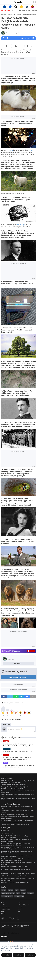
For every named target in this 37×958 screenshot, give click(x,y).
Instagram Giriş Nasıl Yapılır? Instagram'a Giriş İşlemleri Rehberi (18, 873)
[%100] (15, 6)
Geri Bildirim (4, 905)
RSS (19, 911)
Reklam (3, 911)
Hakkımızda (4, 902)
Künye (19, 909)
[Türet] (27, 6)
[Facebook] (6, 918)
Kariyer (19, 902)
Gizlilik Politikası (5, 907)
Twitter (4, 890)
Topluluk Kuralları (5, 909)
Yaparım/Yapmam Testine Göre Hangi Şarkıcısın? (17, 751)
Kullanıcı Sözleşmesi (23, 905)
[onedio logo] (17, 936)
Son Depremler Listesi (7, 833)
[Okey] (10, 6)
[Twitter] (10, 918)
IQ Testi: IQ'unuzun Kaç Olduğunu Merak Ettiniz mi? (15, 882)
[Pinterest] (17, 918)
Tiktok (23, 893)
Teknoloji (10, 14)
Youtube (23, 890)
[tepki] (3, 712)
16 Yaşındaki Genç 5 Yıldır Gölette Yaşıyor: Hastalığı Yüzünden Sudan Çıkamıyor (18, 766)
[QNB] (21, 6)
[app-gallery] (25, 926)
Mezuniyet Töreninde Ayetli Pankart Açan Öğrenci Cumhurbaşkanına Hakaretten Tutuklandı (18, 758)
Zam (16, 890)
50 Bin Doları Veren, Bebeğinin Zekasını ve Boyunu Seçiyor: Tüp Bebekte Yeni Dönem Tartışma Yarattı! (18, 745)
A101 (18, 893)
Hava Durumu (5, 830)
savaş (31, 150)
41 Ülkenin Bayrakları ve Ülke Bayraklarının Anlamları (15, 876)
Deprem (10, 890)
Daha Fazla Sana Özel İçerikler (17, 677)
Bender (12, 33)
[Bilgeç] (32, 6)
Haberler (3, 14)
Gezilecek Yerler (19, 896)
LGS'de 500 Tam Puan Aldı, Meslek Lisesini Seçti (14, 814)
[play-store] (15, 926)
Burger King (20, 225)
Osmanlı (10, 150)
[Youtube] (13, 918)
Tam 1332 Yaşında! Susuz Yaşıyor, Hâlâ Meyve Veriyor (15, 824)
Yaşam (5, 762)
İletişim (3, 913)
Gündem (6, 741)
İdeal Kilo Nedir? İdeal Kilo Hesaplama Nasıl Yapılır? (14, 866)
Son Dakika (30, 893)
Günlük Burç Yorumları (8, 893)
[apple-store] (6, 926)
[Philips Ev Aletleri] (4, 6)
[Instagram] (2, 918)
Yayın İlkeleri (21, 907)
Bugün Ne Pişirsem (7, 896)
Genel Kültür (7, 749)
